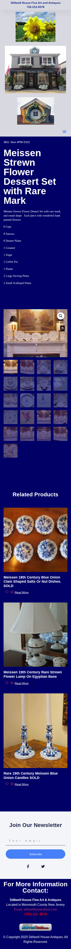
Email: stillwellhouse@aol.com (35, 909)
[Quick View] (12, 592)
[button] (64, 132)
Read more (22, 592)
